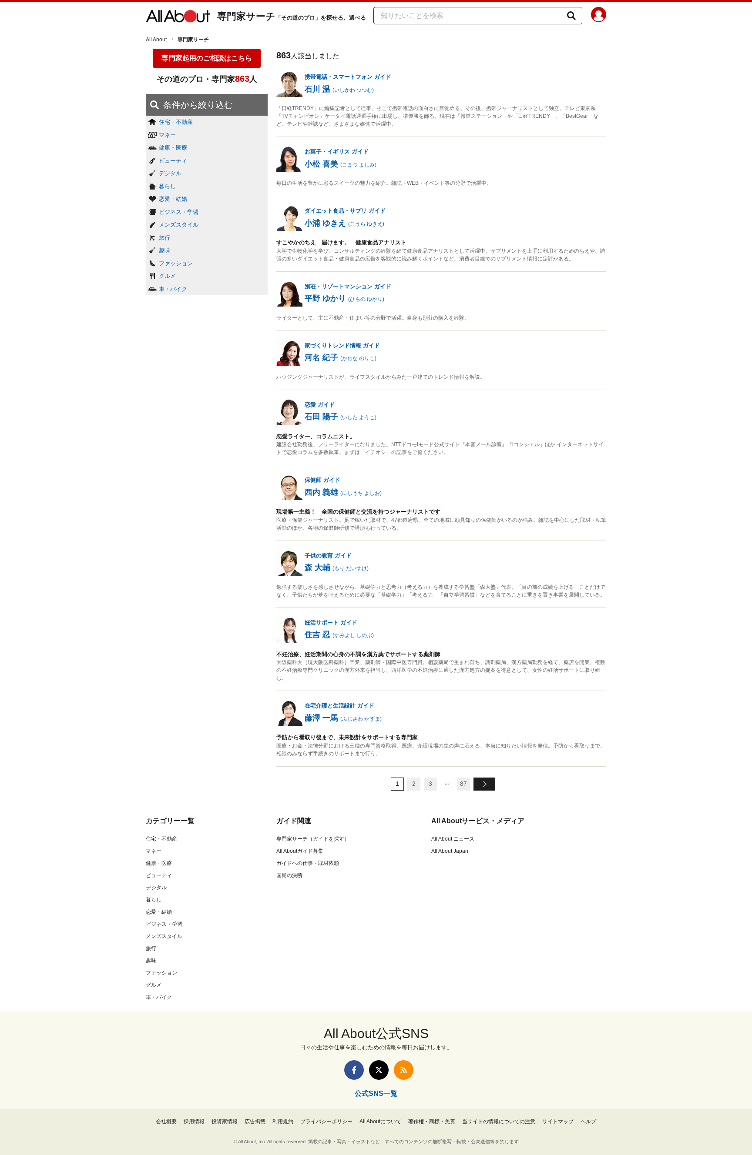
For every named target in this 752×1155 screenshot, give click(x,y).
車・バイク (173, 289)
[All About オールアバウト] (178, 16)
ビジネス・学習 (178, 212)
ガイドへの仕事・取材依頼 (307, 863)
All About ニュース (452, 839)
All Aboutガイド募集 (299, 851)
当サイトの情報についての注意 (498, 1121)
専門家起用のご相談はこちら (206, 58)
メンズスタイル (178, 224)
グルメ (167, 276)
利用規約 (282, 1121)
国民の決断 (289, 875)
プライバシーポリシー (326, 1121)
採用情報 (194, 1121)
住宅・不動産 (176, 122)
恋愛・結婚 (173, 199)
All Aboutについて (380, 1121)
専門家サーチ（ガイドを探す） (312, 839)
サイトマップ (558, 1121)
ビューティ (173, 160)
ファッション (176, 263)
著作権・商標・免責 (431, 1121)
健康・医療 (173, 147)
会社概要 (166, 1121)
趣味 (164, 250)
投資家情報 (225, 1121)
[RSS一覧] (403, 1070)
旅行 (164, 237)
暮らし (167, 186)
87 (463, 783)
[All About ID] (598, 16)
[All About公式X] (379, 1070)
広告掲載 (255, 1121)
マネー (167, 135)
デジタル (170, 173)
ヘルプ (588, 1121)
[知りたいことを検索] (571, 15)
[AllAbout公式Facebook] (354, 1070)
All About (156, 40)
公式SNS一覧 (376, 1093)
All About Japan (449, 851)
